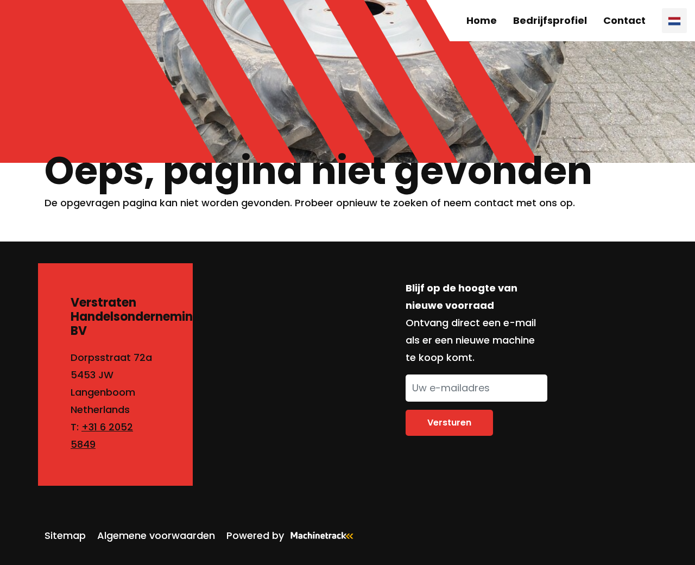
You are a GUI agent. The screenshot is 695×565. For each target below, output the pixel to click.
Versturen (449, 422)
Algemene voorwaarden (156, 535)
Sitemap (65, 535)
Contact (624, 20)
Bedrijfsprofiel (550, 20)
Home (481, 20)
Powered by (255, 535)
